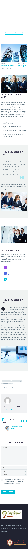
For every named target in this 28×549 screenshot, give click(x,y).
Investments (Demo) (17, 381)
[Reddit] (12, 387)
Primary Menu (25, 2)
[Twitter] (4, 387)
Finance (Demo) (6, 381)
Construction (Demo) (21, 65)
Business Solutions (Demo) (7, 65)
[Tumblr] (8, 387)
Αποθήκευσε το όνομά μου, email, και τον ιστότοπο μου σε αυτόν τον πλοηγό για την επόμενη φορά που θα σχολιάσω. (14, 481)
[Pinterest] (6, 387)
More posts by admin (11, 410)
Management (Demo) (7, 383)
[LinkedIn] (10, 387)
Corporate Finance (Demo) (9, 67)
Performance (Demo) (21, 67)
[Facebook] (2, 387)
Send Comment (8, 492)
